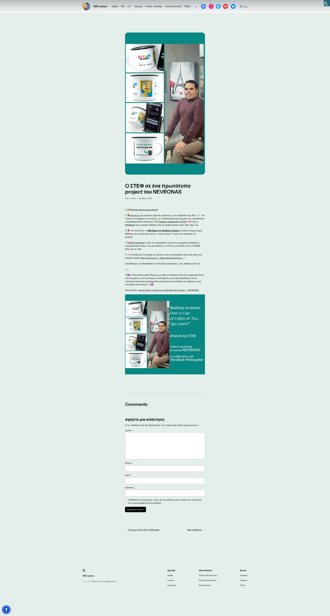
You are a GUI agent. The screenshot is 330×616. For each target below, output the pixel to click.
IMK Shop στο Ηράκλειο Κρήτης (163, 230)
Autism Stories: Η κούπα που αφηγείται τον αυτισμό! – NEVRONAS (168, 290)
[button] (6, 609)
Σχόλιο (129, 430)
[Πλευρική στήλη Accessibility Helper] (327, 3)
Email (128, 475)
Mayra (143, 198)
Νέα (150, 198)
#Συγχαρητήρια (137, 242)
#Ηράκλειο (130, 224)
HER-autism (100, 6)
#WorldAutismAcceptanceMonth (144, 209)
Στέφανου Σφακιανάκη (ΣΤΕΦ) (172, 221)
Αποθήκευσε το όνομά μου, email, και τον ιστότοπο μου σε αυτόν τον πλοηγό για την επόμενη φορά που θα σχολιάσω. (164, 501)
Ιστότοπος (129, 487)
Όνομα (129, 463)
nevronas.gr (135, 215)
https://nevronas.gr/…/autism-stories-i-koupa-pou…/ (162, 257)
